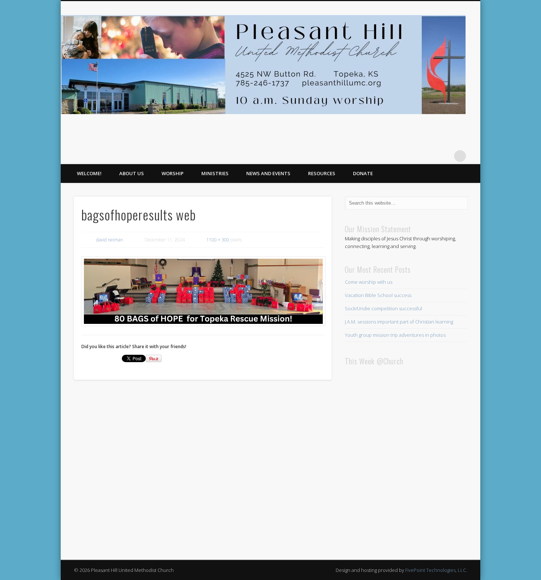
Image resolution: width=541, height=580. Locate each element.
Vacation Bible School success (378, 295)
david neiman (109, 240)
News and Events (268, 173)
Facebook (445, 156)
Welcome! (89, 173)
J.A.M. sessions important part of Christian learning (399, 321)
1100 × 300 (217, 240)
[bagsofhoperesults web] (202, 291)
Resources (321, 173)
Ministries (215, 173)
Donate (363, 173)
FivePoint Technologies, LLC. (436, 570)
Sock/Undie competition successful (383, 308)
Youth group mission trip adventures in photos (395, 335)
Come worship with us (368, 282)
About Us (131, 173)
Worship (173, 173)
